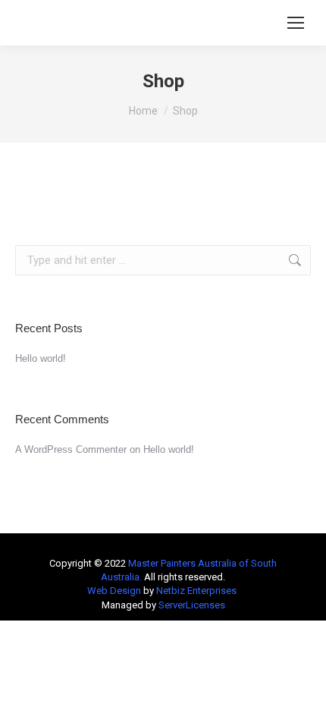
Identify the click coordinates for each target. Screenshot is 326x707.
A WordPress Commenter (71, 449)
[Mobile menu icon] (296, 23)
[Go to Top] (303, 684)
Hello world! (40, 358)
